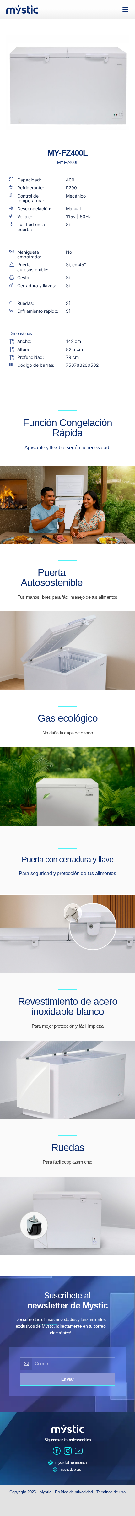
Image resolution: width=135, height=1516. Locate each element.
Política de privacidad (74, 1492)
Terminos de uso (111, 1492)
